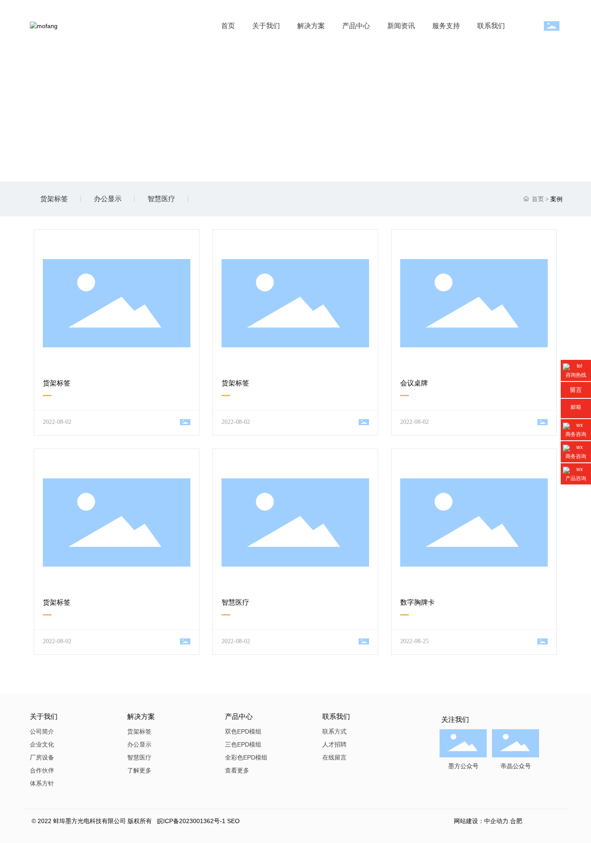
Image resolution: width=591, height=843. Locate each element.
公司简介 (42, 731)
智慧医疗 (161, 198)
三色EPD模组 (243, 744)
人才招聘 (334, 744)
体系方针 (42, 783)
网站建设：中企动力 (481, 820)
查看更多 (237, 770)
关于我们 (266, 25)
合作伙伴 (42, 770)
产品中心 (356, 25)
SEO (233, 820)
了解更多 (139, 770)
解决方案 (311, 25)
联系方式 (334, 731)
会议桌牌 (414, 383)
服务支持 (446, 25)
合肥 (516, 820)
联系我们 (491, 25)
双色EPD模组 (243, 731)
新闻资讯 (401, 25)
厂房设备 (42, 757)
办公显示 (108, 198)
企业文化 (42, 744)
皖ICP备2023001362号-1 (191, 820)
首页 (228, 25)
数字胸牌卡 (417, 602)
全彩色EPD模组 (246, 757)
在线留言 (334, 757)
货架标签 (54, 198)
